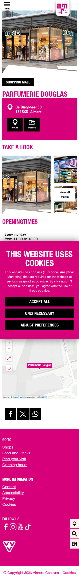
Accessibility (13, 493)
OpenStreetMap (20, 397)
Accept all (39, 302)
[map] (74, 523)
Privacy (8, 499)
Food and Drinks (16, 453)
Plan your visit (14, 459)
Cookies (9, 505)
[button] (39, 367)
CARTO (43, 397)
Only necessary (39, 313)
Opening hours (14, 465)
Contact (9, 487)
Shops (7, 447)
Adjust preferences (40, 325)
